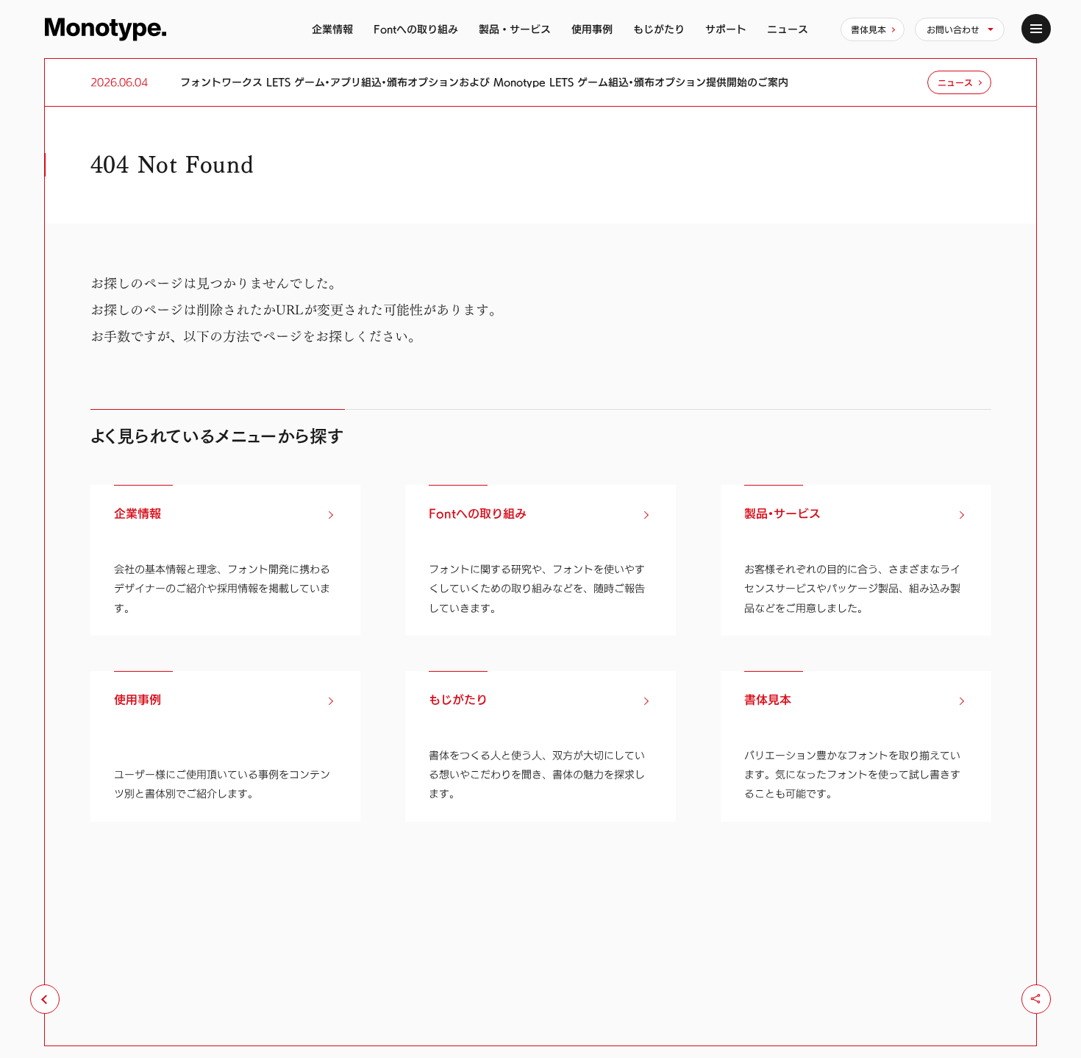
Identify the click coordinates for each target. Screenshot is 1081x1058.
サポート (725, 29)
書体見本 (868, 29)
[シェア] (1036, 999)
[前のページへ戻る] (45, 999)
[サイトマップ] (1036, 28)
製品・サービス (515, 29)
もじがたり (659, 29)
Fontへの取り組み (416, 29)
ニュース (787, 29)
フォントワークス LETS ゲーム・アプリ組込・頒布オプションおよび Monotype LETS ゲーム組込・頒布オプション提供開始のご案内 (484, 82)
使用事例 (592, 29)
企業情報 (332, 29)
